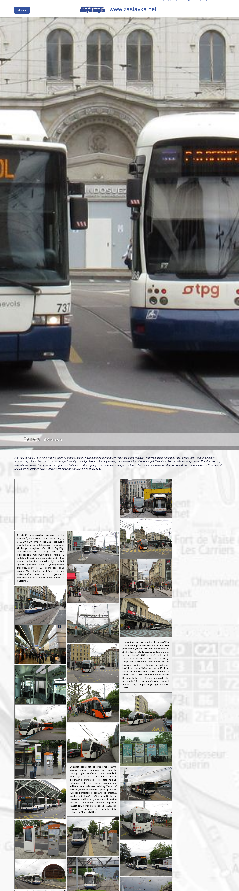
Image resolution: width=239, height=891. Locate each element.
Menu (21, 10)
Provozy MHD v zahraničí (208, 1)
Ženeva (221, 1)
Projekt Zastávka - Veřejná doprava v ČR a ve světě (180, 1)
